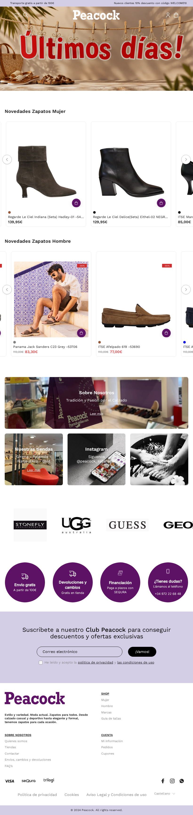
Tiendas (10, 747)
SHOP (105, 693)
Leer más (96, 413)
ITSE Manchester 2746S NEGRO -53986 (99, 217)
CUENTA (107, 735)
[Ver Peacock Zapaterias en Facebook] (163, 781)
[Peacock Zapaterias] (96, 15)
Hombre (107, 706)
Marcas (106, 712)
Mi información (112, 741)
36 (81, 126)
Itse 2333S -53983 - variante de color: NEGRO (154, 212)
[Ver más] (50, 203)
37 (6, 126)
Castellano (162, 793)
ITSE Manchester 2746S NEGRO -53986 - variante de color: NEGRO (69, 212)
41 (45, 126)
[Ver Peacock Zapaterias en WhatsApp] (182, 781)
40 (35, 126)
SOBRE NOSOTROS (18, 735)
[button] (25, 15)
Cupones (107, 753)
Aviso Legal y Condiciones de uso (116, 794)
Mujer (105, 700)
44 (21, 256)
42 (11, 256)
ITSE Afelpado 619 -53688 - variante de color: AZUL (69, 342)
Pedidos (107, 747)
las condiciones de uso (135, 662)
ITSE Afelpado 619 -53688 (89, 347)
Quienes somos (16, 741)
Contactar (12, 753)
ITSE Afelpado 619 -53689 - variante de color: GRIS (154, 342)
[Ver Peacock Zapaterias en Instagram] (172, 781)
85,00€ (74, 222)
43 (111, 256)
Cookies (71, 794)
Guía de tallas (111, 718)
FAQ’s (9, 766)
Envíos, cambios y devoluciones (28, 759)
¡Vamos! (142, 651)
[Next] (186, 159)
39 (25, 126)
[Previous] (7, 159)
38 (15, 126)
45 (31, 256)
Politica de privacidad (37, 794)
